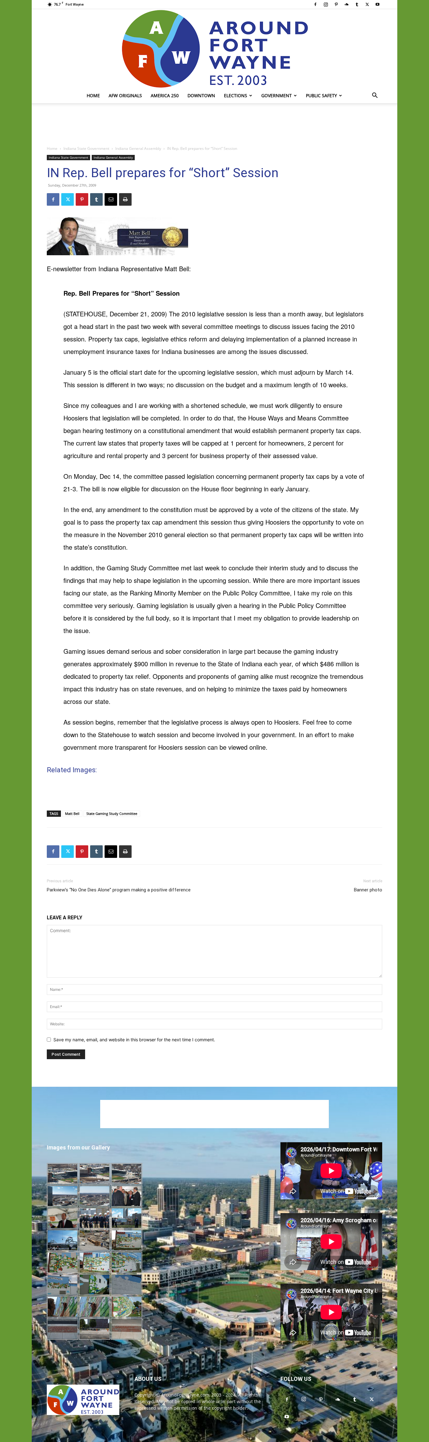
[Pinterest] (336, 4)
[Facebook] (315, 4)
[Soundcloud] (346, 4)
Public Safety (321, 95)
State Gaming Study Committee (111, 813)
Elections (235, 95)
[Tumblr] (356, 4)
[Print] (125, 199)
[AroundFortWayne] (214, 48)
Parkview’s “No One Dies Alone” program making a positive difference (119, 890)
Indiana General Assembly (138, 148)
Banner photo (368, 890)
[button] (374, 96)
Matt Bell (72, 813)
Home (93, 95)
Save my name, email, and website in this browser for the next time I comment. (134, 1039)
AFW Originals (125, 95)
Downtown (201, 95)
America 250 (165, 95)
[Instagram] (325, 4)
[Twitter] (367, 4)
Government (276, 95)
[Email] (111, 199)
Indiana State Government (86, 148)
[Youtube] (377, 4)
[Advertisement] (214, 125)
